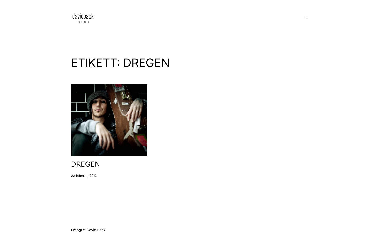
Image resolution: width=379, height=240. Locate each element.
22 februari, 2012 (84, 176)
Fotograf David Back (88, 230)
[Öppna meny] (305, 17)
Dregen (85, 164)
